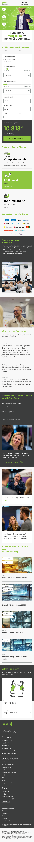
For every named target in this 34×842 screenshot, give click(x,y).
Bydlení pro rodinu (7, 740)
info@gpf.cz (5, 794)
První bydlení (5, 745)
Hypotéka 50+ (6, 743)
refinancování (7, 62)
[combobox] (16, 101)
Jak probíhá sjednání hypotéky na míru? (15, 165)
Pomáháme (5, 775)
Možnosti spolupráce (8, 764)
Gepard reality (6, 801)
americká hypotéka (9, 59)
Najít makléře (7, 207)
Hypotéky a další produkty (11, 404)
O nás (3, 770)
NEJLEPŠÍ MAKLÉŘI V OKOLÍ (10, 462)
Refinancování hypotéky (9, 753)
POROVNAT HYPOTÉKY (16, 139)
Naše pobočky (7, 186)
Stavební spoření (8, 412)
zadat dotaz (6, 501)
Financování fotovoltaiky (11, 420)
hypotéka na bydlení (9, 56)
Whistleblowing (5, 818)
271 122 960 (24, 4)
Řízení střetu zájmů (6, 820)
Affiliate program (6, 767)
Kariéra (4, 762)
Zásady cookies (5, 810)
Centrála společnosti (8, 796)
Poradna (4, 780)
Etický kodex (4, 815)
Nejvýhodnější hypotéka (9, 772)
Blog (3, 777)
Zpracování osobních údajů (8, 808)
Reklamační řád (5, 813)
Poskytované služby (7, 783)
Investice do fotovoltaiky (9, 751)
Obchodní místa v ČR (8, 799)
